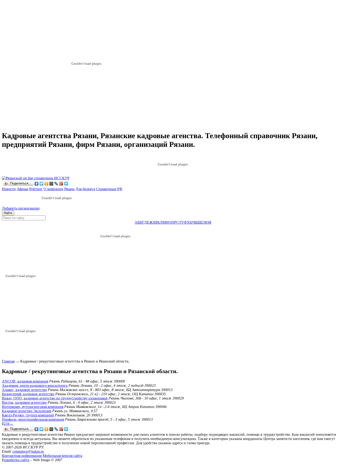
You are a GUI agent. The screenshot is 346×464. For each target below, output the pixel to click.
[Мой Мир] (51, 184)
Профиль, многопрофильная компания (33, 419)
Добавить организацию (21, 208)
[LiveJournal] (56, 184)
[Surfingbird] (66, 184)
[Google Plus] (61, 184)
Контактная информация (22, 456)
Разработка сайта (15, 460)
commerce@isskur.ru (28, 451)
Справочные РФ (109, 189)
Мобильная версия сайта (62, 456)
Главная (8, 361)
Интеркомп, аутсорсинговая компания (32, 407)
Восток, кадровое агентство (24, 402)
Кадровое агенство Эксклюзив (26, 411)
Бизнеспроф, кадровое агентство (28, 394)
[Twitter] (41, 184)
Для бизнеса (85, 189)
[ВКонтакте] (36, 184)
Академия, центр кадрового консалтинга (35, 385)
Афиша (22, 189)
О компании (53, 189)
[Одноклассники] (46, 184)
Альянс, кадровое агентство (24, 390)
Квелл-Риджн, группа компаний (28, 415)
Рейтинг (36, 189)
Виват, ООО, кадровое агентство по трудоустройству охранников (55, 398)
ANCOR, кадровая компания (25, 381)
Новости (9, 189)
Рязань (69, 189)
